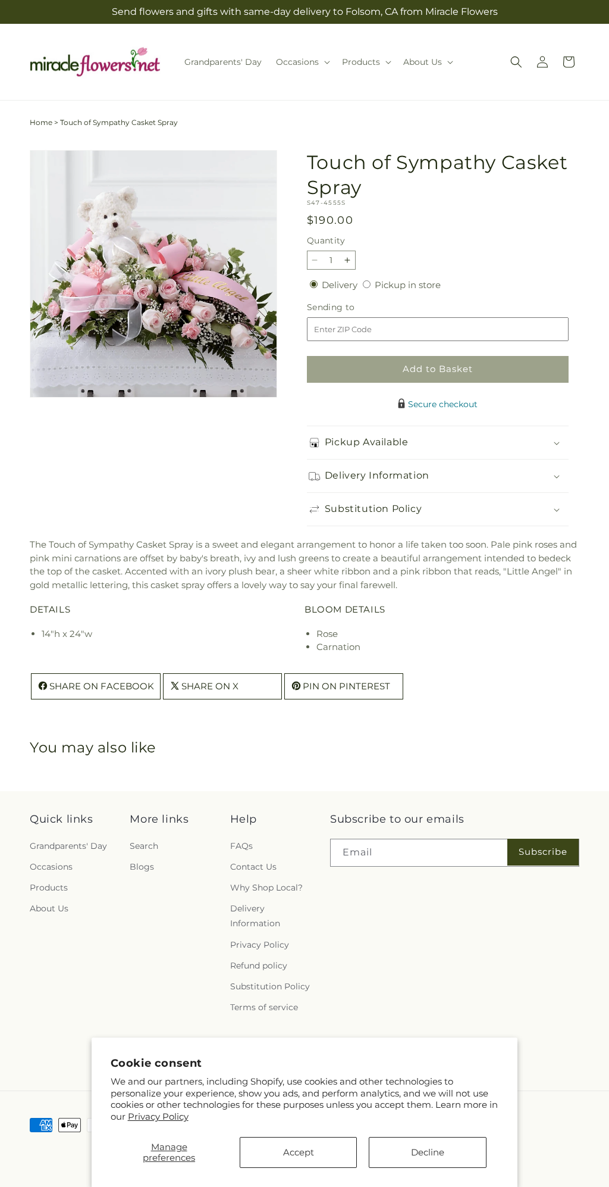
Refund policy (258, 965)
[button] (302, 61)
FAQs (241, 846)
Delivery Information (255, 916)
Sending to (349, 307)
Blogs (142, 866)
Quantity (326, 240)
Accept (298, 1152)
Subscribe (543, 851)
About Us (49, 908)
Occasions (51, 866)
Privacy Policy (158, 1116)
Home (41, 122)
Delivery (341, 284)
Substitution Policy (270, 986)
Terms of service (264, 1007)
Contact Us (253, 866)
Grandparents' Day (68, 846)
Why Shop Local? (266, 887)
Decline (427, 1152)
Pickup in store (408, 284)
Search (144, 846)
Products (49, 887)
